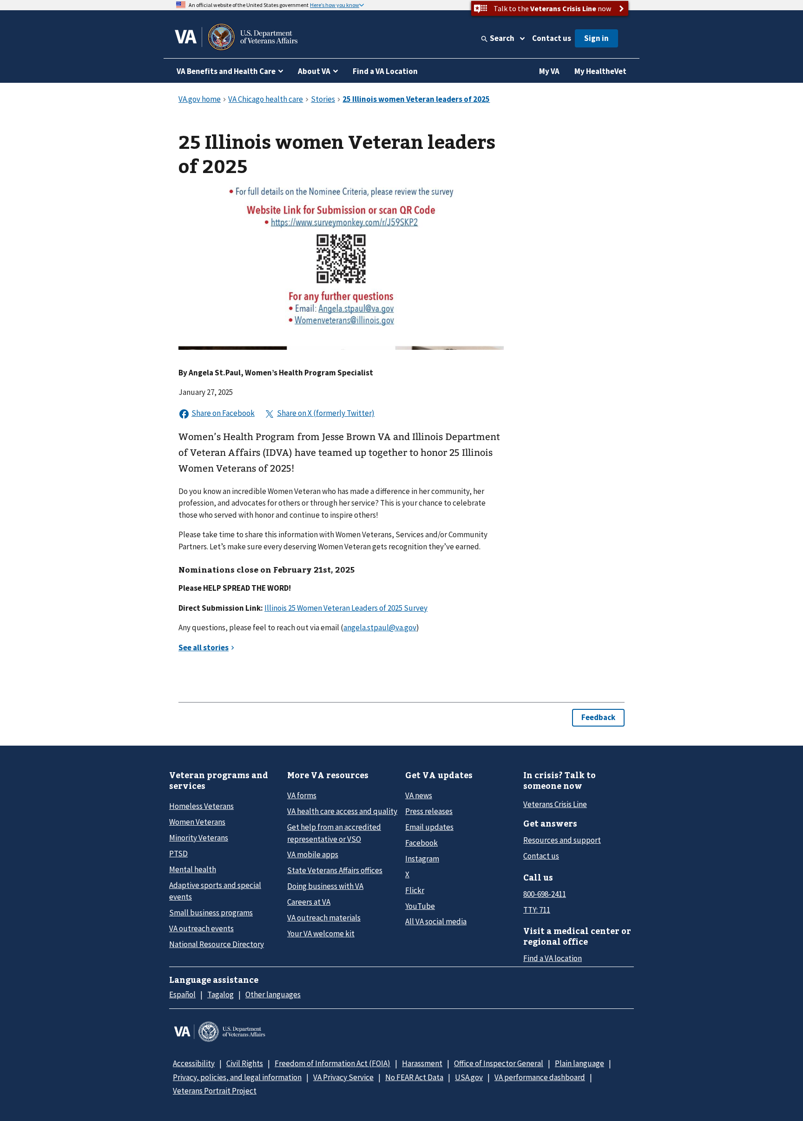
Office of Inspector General (498, 1063)
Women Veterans (197, 822)
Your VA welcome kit (321, 933)
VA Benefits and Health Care (226, 71)
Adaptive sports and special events (215, 891)
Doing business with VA (325, 886)
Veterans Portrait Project (215, 1091)
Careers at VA (308, 902)
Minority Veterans (198, 838)
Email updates (429, 827)
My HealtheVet (600, 71)
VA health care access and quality (342, 811)
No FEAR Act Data (414, 1077)
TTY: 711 (536, 910)
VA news (418, 795)
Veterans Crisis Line (555, 804)
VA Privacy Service (343, 1077)
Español (182, 994)
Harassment (422, 1063)
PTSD (178, 853)
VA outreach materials (324, 918)
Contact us (551, 38)
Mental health (192, 869)
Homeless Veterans (201, 806)
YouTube (420, 906)
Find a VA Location (385, 71)
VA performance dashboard (539, 1077)
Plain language (579, 1063)
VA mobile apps (312, 854)
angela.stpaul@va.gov (379, 627)
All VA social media (436, 921)
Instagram (422, 859)
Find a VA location (552, 958)
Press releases (429, 811)
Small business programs (211, 912)
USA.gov (469, 1077)
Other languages (273, 994)
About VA (314, 71)
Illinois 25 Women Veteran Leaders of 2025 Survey (346, 608)
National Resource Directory (216, 944)
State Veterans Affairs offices (334, 870)
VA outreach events (201, 928)
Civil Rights (244, 1063)
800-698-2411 (544, 894)
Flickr (414, 890)
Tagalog (220, 994)
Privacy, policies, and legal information (237, 1077)
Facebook (421, 843)
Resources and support (562, 840)
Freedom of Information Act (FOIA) (332, 1063)
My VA (549, 71)
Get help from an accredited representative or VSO (334, 833)
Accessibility (194, 1063)
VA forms (301, 795)
